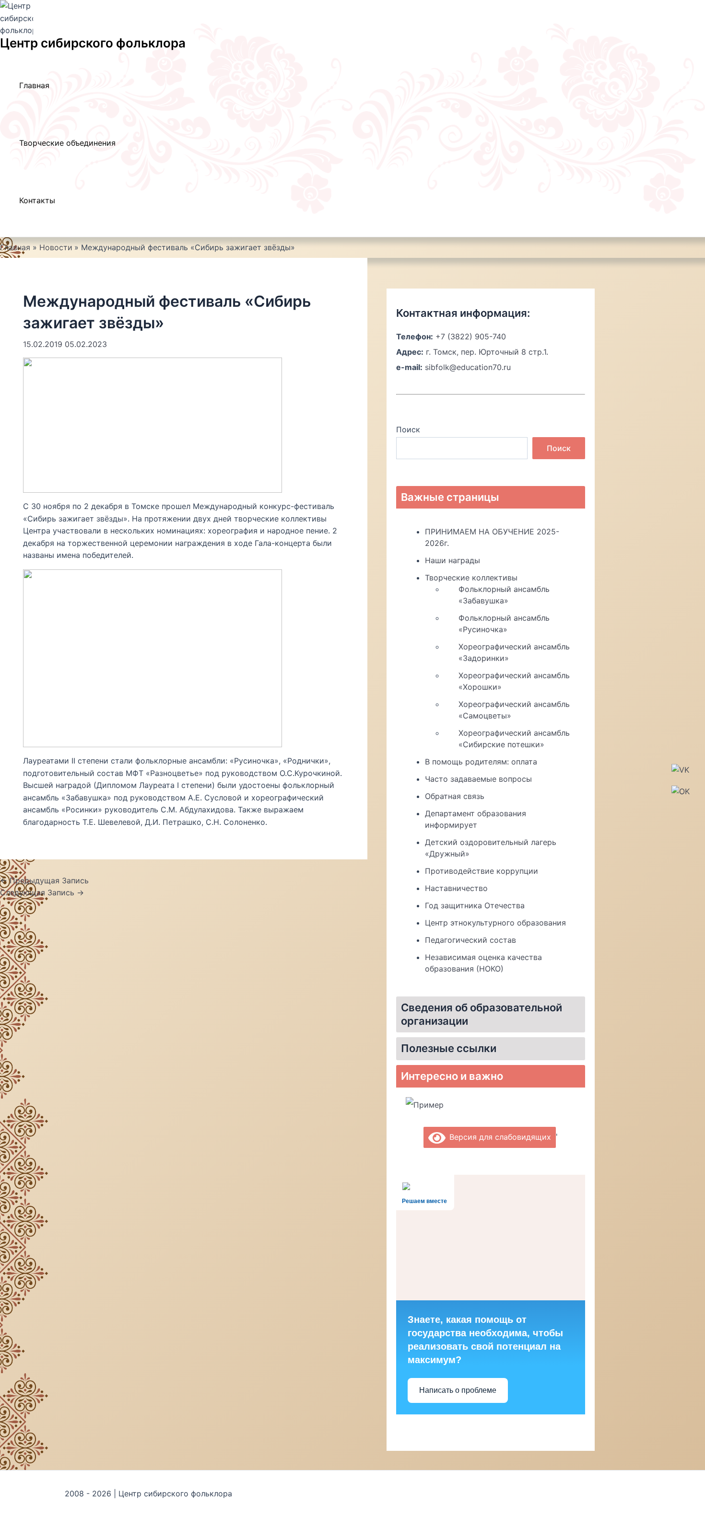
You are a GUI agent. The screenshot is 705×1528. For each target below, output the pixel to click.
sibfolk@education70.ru (468, 367)
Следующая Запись (42, 892)
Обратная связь (454, 796)
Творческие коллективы (471, 577)
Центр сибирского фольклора (93, 42)
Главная (34, 85)
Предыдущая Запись (44, 880)
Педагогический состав (470, 940)
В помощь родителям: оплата (481, 761)
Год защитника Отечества (475, 905)
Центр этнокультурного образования (495, 922)
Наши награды (452, 560)
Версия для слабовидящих (498, 1137)
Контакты (37, 200)
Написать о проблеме (457, 1390)
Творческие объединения (67, 143)
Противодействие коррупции (481, 871)
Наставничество (456, 888)
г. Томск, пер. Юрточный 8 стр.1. (487, 352)
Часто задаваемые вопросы (478, 779)
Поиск (408, 429)
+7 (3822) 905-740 (470, 336)
